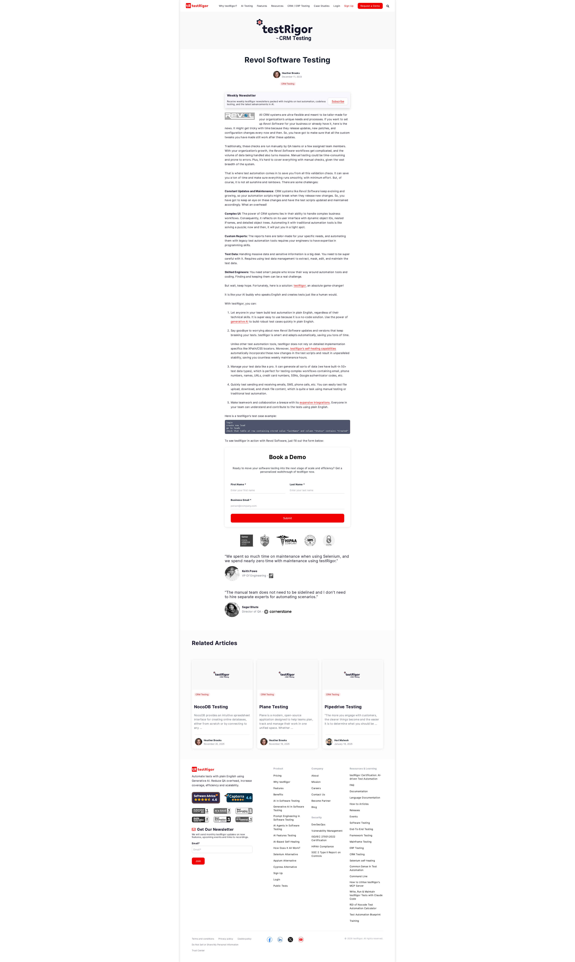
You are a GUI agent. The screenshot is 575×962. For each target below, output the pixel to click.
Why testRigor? (228, 5)
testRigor (300, 285)
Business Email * (241, 499)
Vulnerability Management (326, 830)
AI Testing (247, 5)
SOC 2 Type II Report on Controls (326, 854)
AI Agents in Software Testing (286, 827)
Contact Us (318, 794)
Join (198, 861)
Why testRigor (281, 781)
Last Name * (297, 484)
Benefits (278, 794)
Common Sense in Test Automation (363, 868)
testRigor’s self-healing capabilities (313, 348)
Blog (314, 807)
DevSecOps (318, 824)
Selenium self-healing (362, 860)
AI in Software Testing (286, 800)
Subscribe (338, 101)
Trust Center (198, 950)
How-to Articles (359, 803)
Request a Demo (370, 5)
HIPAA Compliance (322, 846)
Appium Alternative (284, 860)
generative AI (239, 321)
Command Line (358, 876)
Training (354, 920)
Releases (355, 810)
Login (336, 5)
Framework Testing (361, 835)
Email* (196, 843)
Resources (277, 5)
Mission (315, 781)
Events (354, 816)
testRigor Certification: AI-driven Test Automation (365, 777)
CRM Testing (287, 83)
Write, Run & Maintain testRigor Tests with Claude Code (366, 895)
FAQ (352, 785)
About (315, 775)
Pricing (277, 775)
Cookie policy (245, 938)
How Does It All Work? (286, 847)
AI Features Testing (284, 835)
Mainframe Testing (361, 841)
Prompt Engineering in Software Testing (286, 818)
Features (262, 5)
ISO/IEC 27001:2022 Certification (323, 838)
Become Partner (321, 800)
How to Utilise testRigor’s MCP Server (365, 884)
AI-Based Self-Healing (286, 841)
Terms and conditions (203, 938)
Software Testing (360, 822)
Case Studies (321, 5)
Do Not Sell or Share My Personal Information (215, 944)
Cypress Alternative (285, 866)
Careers (316, 788)
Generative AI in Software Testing (288, 808)
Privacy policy (225, 938)
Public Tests (280, 885)
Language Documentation (365, 797)
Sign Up (349, 5)
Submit (287, 518)
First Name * (238, 484)
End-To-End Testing (361, 829)
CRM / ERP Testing (299, 5)
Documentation (359, 791)
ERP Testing (357, 847)
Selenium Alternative (285, 854)
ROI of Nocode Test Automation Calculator (363, 906)
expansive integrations (315, 402)
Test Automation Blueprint (365, 914)
